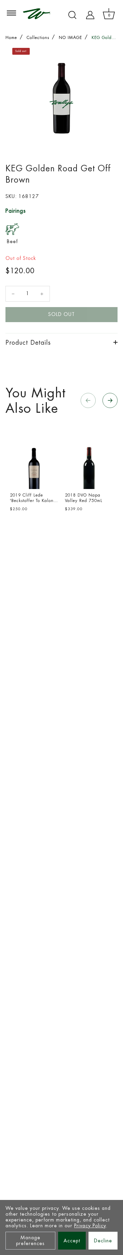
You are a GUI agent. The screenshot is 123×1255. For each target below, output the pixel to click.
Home (11, 37)
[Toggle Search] (72, 15)
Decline (103, 1241)
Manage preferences (30, 1240)
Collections (38, 37)
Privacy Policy (90, 1226)
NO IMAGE (70, 37)
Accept (72, 1241)
